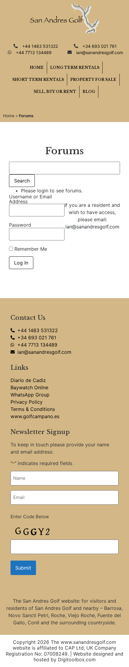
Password (20, 224)
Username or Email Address (30, 199)
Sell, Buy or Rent (55, 91)
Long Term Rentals (74, 67)
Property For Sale (93, 79)
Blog (88, 91)
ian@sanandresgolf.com (92, 227)
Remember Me (30, 248)
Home (37, 67)
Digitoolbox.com (77, 659)
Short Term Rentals (38, 79)
